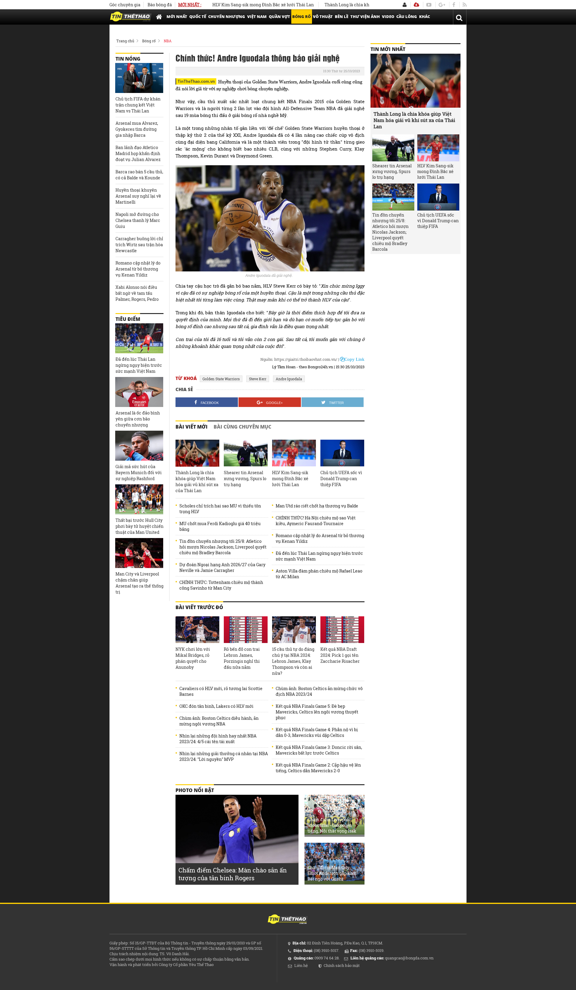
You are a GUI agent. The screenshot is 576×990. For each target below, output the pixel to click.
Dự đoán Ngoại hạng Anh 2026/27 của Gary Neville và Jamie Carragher (222, 567)
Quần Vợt (279, 16)
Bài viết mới (192, 426)
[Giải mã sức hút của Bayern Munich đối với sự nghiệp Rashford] (139, 446)
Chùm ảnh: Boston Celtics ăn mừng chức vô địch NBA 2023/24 (319, 691)
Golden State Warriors (221, 378)
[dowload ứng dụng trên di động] (416, 4)
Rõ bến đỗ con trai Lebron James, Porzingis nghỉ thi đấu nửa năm (242, 658)
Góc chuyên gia (125, 4)
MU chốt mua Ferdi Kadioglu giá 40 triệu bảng (220, 526)
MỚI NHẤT (176, 16)
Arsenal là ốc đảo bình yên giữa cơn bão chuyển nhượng (138, 419)
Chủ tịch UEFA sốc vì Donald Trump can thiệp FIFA (341, 478)
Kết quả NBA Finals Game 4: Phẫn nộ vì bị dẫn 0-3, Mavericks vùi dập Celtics (317, 732)
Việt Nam (257, 16)
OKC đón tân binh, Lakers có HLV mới (216, 706)
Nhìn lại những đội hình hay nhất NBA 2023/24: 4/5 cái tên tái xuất (217, 738)
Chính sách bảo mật (342, 965)
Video (388, 16)
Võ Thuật (323, 16)
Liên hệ (301, 965)
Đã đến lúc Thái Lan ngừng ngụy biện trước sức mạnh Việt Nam (319, 556)
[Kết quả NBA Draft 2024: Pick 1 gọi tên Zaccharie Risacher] (342, 629)
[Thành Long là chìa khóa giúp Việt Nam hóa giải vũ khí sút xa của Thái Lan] (197, 453)
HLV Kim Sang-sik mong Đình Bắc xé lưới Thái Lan (241, 4)
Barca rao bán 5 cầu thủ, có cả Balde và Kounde (139, 175)
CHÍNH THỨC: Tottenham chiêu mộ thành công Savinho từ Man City (221, 585)
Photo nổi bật (195, 790)
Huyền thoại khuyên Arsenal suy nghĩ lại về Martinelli (138, 196)
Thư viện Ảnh (365, 16)
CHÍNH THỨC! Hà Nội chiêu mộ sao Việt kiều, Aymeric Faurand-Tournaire (316, 520)
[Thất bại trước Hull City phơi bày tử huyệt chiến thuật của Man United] (139, 499)
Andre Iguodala (289, 378)
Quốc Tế (197, 16)
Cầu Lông (406, 16)
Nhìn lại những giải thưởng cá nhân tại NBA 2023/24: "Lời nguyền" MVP (223, 756)
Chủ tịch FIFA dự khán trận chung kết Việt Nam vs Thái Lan (138, 105)
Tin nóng (128, 58)
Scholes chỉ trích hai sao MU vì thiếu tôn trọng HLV (220, 508)
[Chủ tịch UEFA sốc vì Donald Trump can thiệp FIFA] (342, 453)
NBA (168, 40)
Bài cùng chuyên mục (242, 426)
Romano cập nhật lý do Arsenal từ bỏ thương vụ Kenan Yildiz (320, 538)
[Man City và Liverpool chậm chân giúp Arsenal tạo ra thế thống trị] (139, 553)
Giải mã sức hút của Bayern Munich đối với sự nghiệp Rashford (139, 472)
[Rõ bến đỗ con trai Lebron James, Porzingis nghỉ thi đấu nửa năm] (246, 629)
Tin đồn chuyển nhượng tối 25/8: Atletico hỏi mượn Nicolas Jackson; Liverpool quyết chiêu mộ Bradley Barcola (222, 546)
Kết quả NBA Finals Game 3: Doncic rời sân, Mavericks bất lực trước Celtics (319, 750)
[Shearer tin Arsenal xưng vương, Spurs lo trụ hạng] (246, 453)
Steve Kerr (257, 378)
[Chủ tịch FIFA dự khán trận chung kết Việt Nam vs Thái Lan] (139, 78)
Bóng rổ (149, 40)
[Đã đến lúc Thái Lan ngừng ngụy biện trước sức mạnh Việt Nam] (139, 338)
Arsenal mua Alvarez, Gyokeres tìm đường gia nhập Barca (137, 129)
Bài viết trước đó (199, 607)
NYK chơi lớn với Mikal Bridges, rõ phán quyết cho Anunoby (193, 658)
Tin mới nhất (387, 49)
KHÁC (424, 16)
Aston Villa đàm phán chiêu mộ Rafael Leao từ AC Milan (319, 573)
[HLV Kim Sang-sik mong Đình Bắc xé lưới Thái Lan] (294, 453)
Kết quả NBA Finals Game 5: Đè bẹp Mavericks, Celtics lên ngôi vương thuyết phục (317, 711)
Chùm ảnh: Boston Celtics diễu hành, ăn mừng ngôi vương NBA (219, 721)
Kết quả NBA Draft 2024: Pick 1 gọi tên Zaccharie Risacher (340, 655)
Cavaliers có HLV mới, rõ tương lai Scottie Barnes (220, 691)
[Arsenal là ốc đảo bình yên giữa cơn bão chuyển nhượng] (139, 392)
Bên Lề (341, 16)
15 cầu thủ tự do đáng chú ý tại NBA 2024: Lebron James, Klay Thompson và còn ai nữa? (293, 661)
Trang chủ (125, 40)
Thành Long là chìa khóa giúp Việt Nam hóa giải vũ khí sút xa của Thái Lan (197, 481)
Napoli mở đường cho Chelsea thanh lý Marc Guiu (138, 220)
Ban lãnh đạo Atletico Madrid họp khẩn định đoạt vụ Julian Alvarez (138, 153)
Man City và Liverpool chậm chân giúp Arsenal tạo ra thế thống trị (140, 583)
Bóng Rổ (301, 16)
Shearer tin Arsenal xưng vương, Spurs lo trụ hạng (245, 478)
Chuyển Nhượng (226, 16)
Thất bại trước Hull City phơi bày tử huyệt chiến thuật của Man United (140, 526)
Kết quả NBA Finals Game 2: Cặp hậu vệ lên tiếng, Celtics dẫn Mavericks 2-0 (318, 767)
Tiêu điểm (128, 319)
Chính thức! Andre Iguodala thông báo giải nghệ (258, 57)
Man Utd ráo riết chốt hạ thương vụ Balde (317, 506)
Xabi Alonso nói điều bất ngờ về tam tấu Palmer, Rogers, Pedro (137, 293)
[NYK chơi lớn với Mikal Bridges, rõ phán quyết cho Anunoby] (197, 629)
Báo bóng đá (160, 4)
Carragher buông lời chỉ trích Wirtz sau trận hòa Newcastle (139, 244)
